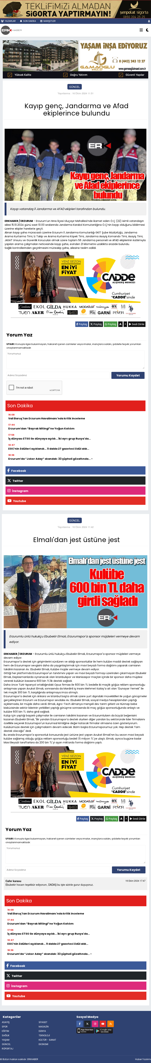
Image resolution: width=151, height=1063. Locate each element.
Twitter (17, 481)
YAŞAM (5, 1039)
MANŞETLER (49, 21)
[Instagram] (95, 1023)
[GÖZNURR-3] (75, 9)
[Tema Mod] (147, 30)
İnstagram (20, 491)
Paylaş (82, 324)
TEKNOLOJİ (44, 1035)
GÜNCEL (74, 87)
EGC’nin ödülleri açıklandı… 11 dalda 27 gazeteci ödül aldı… (48, 449)
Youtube (19, 501)
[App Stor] (85, 1030)
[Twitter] (87, 1023)
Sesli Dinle (137, 324)
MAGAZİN (44, 1026)
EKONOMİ (43, 1044)
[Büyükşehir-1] (75, 59)
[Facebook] (79, 1023)
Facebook (18, 471)
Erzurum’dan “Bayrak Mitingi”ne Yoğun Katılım (41, 428)
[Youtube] (103, 1023)
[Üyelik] (149, 21)
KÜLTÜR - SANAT (47, 1039)
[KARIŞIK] (76, 285)
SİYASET (43, 1022)
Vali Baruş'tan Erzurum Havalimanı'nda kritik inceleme (46, 418)
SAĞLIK (5, 1035)
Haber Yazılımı (143, 1059)
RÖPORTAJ (7, 1048)
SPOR (5, 1026)
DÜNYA (42, 1031)
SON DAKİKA (29, 21)
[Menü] (141, 30)
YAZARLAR (10, 21)
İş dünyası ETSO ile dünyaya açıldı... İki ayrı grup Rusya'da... (49, 438)
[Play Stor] (104, 1030)
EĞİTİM (5, 1031)
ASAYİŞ (6, 1022)
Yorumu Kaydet (128, 375)
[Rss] (110, 1023)
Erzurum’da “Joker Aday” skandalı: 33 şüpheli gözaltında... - (50, 459)
